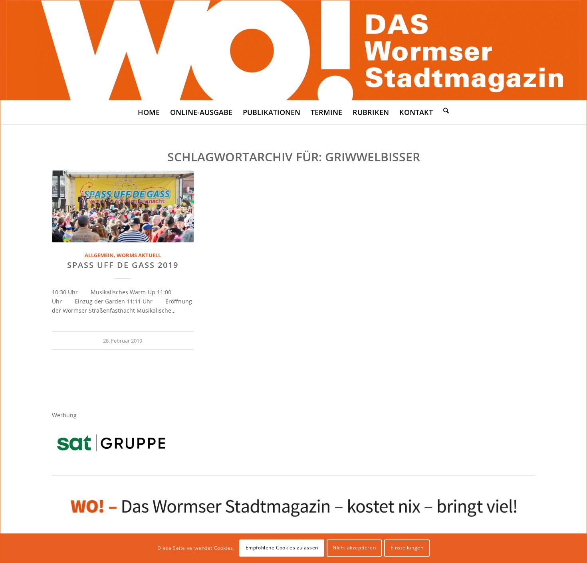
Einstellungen (407, 547)
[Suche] (446, 110)
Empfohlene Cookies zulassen (282, 547)
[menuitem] (149, 112)
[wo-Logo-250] (293, 50)
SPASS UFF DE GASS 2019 (122, 265)
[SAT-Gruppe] (111, 442)
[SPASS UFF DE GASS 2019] (123, 206)
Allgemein (99, 255)
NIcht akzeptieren (354, 547)
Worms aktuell (139, 255)
